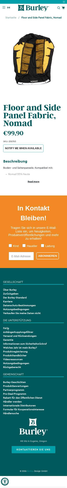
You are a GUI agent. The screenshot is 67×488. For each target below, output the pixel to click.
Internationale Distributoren (19, 405)
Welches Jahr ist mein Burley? (20, 347)
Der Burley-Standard (15, 297)
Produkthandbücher (14, 355)
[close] (63, 1)
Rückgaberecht (12, 367)
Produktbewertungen (15, 386)
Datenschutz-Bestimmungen (19, 305)
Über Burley (10, 289)
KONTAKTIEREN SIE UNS (33, 449)
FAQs (6, 328)
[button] (9, 7)
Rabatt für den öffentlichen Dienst (22, 397)
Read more (33, 181)
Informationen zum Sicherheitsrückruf (25, 343)
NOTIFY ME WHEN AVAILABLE (23, 148)
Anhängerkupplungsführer (18, 332)
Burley (30, 471)
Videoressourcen (13, 359)
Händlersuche (11, 413)
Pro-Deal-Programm (14, 393)
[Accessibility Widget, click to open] (5, 482)
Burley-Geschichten (14, 382)
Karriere (7, 301)
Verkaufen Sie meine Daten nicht (22, 313)
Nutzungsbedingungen (16, 309)
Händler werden (12, 401)
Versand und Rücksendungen (19, 336)
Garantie (8, 340)
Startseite (10, 17)
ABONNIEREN (47, 255)
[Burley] (33, 8)
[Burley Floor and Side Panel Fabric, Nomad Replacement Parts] (33, 59)
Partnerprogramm (13, 390)
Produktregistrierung (15, 351)
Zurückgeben (10, 293)
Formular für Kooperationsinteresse (23, 409)
